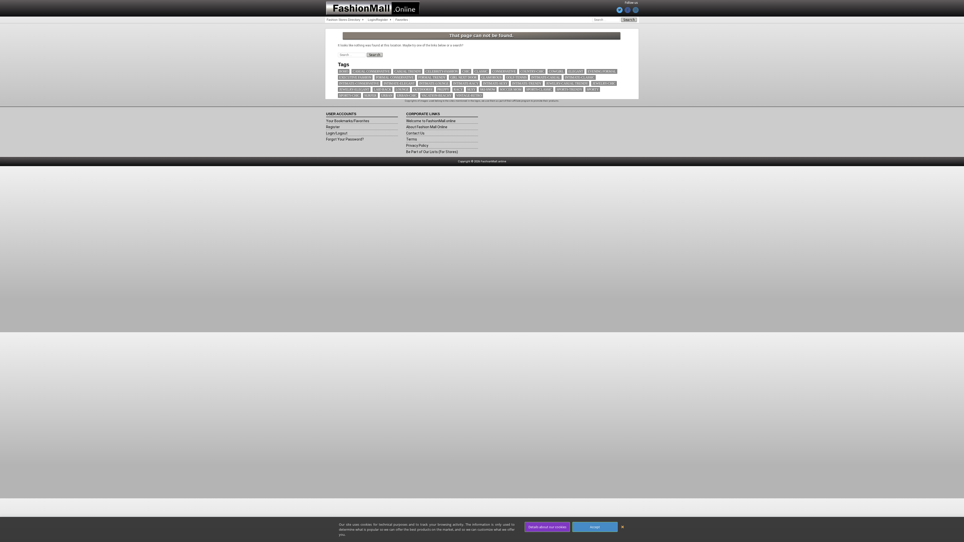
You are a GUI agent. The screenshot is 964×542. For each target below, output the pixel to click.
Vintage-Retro (469, 95)
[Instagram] (636, 10)
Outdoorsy (423, 89)
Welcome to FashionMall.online (431, 121)
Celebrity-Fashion (442, 71)
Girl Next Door (463, 77)
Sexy (471, 89)
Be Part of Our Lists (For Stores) (432, 152)
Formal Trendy (432, 77)
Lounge (402, 89)
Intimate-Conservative (359, 83)
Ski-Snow (487, 89)
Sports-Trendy (569, 89)
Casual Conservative (371, 71)
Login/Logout (336, 133)
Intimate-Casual (545, 77)
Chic (466, 71)
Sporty (593, 89)
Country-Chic (532, 71)
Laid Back (382, 89)
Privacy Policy (417, 146)
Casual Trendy (407, 71)
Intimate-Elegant (399, 83)
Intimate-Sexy (495, 83)
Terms (411, 139)
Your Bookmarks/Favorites (347, 121)
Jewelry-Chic (604, 83)
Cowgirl (556, 71)
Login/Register (378, 20)
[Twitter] (620, 10)
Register (333, 127)
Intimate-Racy (465, 83)
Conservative (504, 71)
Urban (386, 95)
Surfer (370, 95)
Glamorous (491, 77)
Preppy (443, 89)
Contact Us (415, 133)
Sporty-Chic (349, 95)
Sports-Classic (539, 89)
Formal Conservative (395, 77)
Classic (481, 71)
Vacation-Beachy (436, 95)
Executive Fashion (355, 77)
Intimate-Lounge (434, 83)
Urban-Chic (407, 95)
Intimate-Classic (579, 77)
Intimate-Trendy (526, 83)
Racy (458, 89)
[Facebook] (628, 10)
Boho (343, 71)
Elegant (575, 71)
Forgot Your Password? (345, 139)
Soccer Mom (511, 89)
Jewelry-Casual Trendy (567, 83)
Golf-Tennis (516, 77)
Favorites (401, 20)
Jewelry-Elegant (354, 89)
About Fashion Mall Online (426, 127)
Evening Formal (602, 71)
